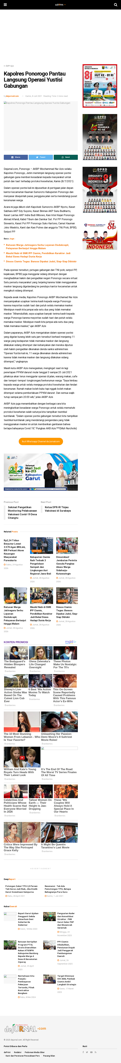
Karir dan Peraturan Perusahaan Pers (23, 1056)
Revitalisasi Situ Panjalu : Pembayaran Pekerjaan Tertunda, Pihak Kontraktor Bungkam (26, 984)
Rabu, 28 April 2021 (16, 896)
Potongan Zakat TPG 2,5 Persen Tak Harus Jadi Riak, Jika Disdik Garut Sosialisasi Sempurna (21, 889)
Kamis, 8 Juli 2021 (34, 96)
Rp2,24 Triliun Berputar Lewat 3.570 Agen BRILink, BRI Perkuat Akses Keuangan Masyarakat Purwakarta (14, 550)
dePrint (7, 1052)
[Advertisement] (60, 38)
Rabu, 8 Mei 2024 (28, 997)
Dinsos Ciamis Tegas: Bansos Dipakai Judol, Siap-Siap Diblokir (41, 261)
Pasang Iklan (49, 1056)
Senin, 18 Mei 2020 (28, 929)
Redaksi (17, 1052)
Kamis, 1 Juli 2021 (54, 896)
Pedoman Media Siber (35, 1052)
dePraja (10, 66)
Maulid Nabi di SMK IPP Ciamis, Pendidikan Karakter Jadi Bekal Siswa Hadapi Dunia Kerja (41, 614)
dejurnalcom (12, 96)
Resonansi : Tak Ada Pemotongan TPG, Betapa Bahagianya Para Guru (58, 889)
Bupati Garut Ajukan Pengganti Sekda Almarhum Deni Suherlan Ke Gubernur (28, 919)
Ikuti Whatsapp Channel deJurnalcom (41, 441)
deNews (37, 551)
